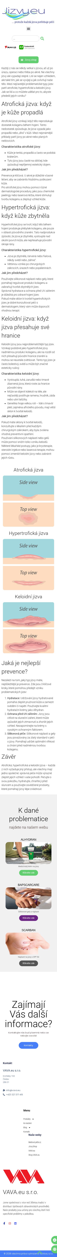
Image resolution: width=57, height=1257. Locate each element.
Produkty (27, 1119)
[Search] (42, 38)
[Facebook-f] (4, 1223)
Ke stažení (27, 1123)
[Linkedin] (15, 1223)
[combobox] (25, 38)
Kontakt (26, 1132)
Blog (25, 1127)
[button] (28, 28)
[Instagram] (9, 1223)
